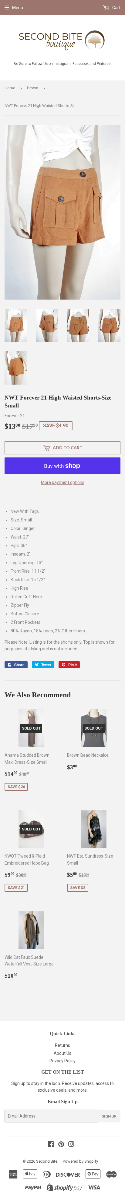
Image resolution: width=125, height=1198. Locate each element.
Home (10, 88)
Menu (17, 7)
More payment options (62, 482)
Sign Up (109, 1116)
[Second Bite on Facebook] (51, 1145)
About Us (62, 1053)
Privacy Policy (62, 1060)
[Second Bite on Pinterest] (61, 1145)
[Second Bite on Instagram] (71, 1145)
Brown (32, 88)
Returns (62, 1045)
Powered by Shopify (80, 1161)
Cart (115, 7)
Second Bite (46, 1161)
